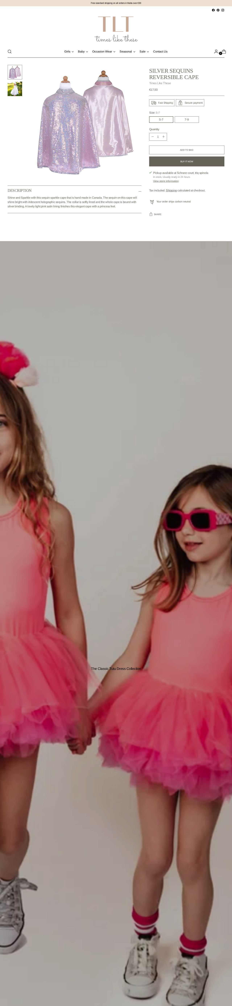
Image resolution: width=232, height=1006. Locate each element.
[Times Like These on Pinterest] (218, 10)
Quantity (154, 129)
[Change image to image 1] (15, 72)
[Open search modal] (9, 51)
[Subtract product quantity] (163, 136)
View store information (166, 181)
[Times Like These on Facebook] (213, 10)
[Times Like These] (116, 29)
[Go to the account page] (214, 51)
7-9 (187, 119)
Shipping (171, 190)
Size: (154, 112)
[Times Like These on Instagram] (222, 10)
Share (157, 214)
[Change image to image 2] (15, 89)
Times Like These (160, 83)
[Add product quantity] (152, 136)
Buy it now (186, 161)
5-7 (161, 119)
